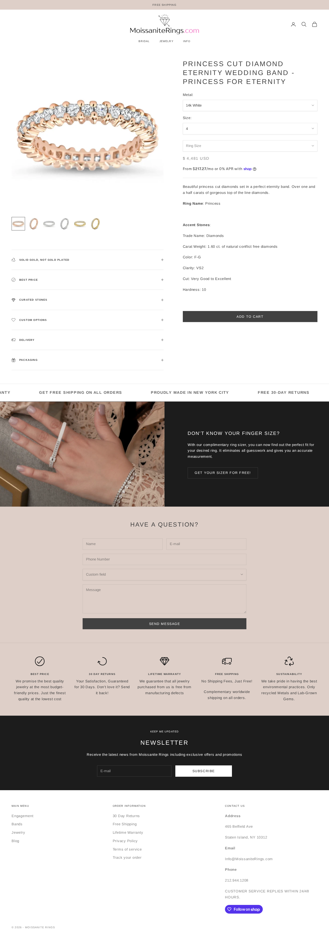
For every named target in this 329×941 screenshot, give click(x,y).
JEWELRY (166, 41)
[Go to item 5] (80, 223)
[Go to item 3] (49, 223)
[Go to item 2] (33, 223)
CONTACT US (235, 805)
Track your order (127, 857)
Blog (15, 841)
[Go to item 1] (18, 223)
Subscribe (203, 771)
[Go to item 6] (95, 223)
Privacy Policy (125, 841)
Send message (164, 624)
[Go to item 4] (64, 223)
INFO (187, 41)
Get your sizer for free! (223, 473)
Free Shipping (125, 824)
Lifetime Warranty (128, 832)
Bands (17, 824)
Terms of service (127, 849)
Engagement (22, 816)
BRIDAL (144, 41)
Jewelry (18, 832)
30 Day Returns (126, 816)
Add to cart (250, 316)
